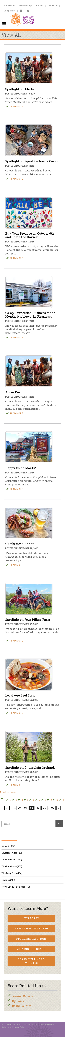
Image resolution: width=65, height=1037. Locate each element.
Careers (40, 5)
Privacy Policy (18, 1027)
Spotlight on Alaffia (19, 89)
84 (44, 807)
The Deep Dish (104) (12, 873)
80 (19, 807)
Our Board (52, 5)
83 (37, 807)
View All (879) (9, 846)
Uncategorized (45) (12, 852)
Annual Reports (22, 996)
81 (25, 807)
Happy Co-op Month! (20, 468)
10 (57, 800)
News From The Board (31, 928)
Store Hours (9, 5)
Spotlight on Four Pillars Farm (27, 619)
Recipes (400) (8, 880)
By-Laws (18, 1001)
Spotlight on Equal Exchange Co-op (31, 161)
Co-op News (9, 10)
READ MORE (16, 106)
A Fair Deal (13, 392)
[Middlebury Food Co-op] (22, 14)
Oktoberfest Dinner (19, 544)
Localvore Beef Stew (20, 695)
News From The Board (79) (16, 886)
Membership (25, 5)
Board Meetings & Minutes (31, 961)
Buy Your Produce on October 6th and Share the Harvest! (29, 235)
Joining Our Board (31, 949)
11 (64, 800)
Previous (4, 792)
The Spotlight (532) (12, 859)
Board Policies (21, 1006)
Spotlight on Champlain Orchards (30, 767)
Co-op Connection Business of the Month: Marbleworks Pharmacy (30, 314)
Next (13, 792)
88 (52, 807)
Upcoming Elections (31, 938)
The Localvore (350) (12, 866)
